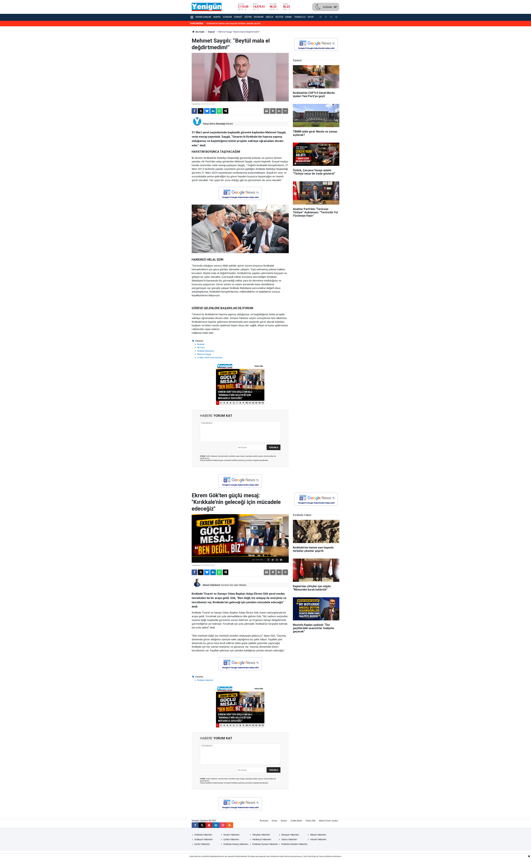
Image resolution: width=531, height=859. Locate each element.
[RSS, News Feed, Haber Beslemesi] (229, 825)
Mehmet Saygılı (204, 354)
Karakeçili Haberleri (261, 839)
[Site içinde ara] (336, 17)
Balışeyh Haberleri (290, 834)
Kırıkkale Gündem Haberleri (294, 844)
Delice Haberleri (289, 839)
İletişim (284, 821)
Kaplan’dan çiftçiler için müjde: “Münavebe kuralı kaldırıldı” (234, 23)
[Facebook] (194, 111)
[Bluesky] (207, 111)
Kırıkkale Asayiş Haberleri (235, 844)
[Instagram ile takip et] (222, 825)
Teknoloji (299, 17)
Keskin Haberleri (231, 834)
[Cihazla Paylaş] (225, 111)
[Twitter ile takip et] (331, 17)
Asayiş (217, 17)
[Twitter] (200, 111)
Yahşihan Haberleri (261, 834)
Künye (274, 821)
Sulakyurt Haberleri (203, 839)
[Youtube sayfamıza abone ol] (208, 825)
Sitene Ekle (311, 821)
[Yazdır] (266, 111)
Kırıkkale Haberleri (205, 680)
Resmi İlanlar (203, 17)
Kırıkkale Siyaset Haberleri (265, 844)
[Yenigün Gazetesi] (207, 6)
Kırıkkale (201, 344)
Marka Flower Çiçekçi (328, 821)
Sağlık (269, 17)
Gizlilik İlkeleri (296, 821)
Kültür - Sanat (283, 17)
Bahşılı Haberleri (318, 834)
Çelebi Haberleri (231, 839)
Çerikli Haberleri (202, 844)
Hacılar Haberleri (318, 839)
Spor (310, 17)
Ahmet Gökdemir (211, 585)
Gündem (227, 17)
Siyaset (238, 17)
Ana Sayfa (199, 32)
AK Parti (201, 347)
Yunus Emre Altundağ (214, 123)
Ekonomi (258, 17)
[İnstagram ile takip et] (320, 17)
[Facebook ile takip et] (325, 17)
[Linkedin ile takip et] (215, 825)
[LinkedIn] (213, 111)
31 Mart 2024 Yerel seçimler (209, 357)
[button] (273, 111)
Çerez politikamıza (326, 856)
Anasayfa (264, 821)
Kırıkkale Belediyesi (205, 351)
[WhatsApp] (219, 111)
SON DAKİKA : (197, 23)
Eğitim (248, 17)
